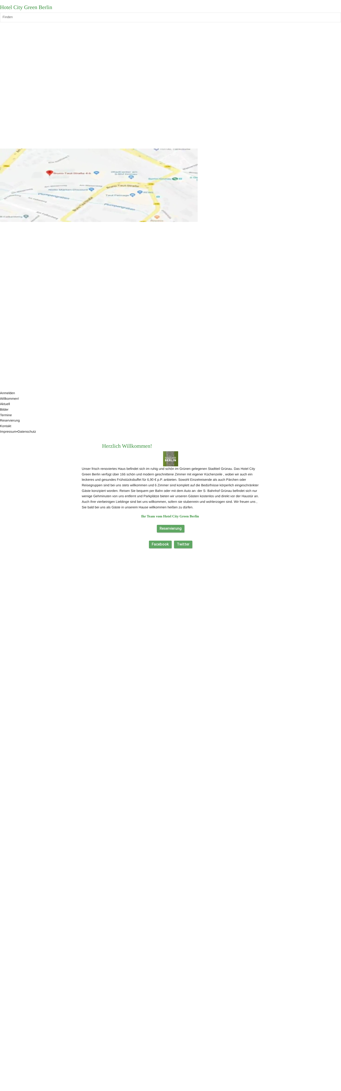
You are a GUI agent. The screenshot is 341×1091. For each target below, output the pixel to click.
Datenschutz (27, 432)
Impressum (8, 432)
